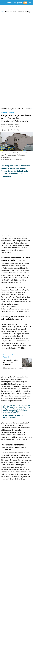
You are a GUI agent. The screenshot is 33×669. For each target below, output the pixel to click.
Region (12, 109)
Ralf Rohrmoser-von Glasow (11, 124)
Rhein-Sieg (20, 109)
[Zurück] (2, 12)
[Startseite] (14, 2)
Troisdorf (29, 109)
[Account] (30, 2)
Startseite (4, 109)
